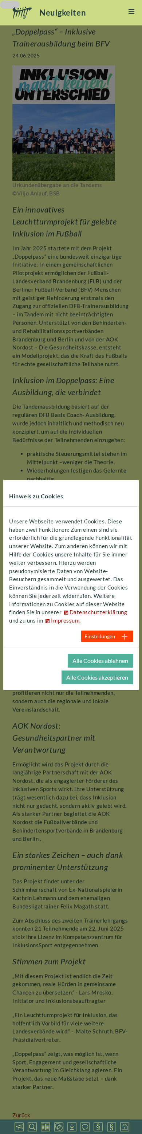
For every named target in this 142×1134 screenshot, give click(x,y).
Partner (58, 1126)
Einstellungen (99, 636)
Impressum (111, 1126)
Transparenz (97, 1126)
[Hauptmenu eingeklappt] (132, 11)
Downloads (71, 1126)
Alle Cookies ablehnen (100, 660)
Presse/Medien (45, 1126)
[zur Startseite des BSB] (22, 12)
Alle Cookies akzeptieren (97, 677)
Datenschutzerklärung (98, 612)
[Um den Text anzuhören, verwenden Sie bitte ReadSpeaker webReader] (10, 5)
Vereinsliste (32, 1126)
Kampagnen (18, 1126)
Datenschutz (124, 1126)
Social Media (84, 1126)
